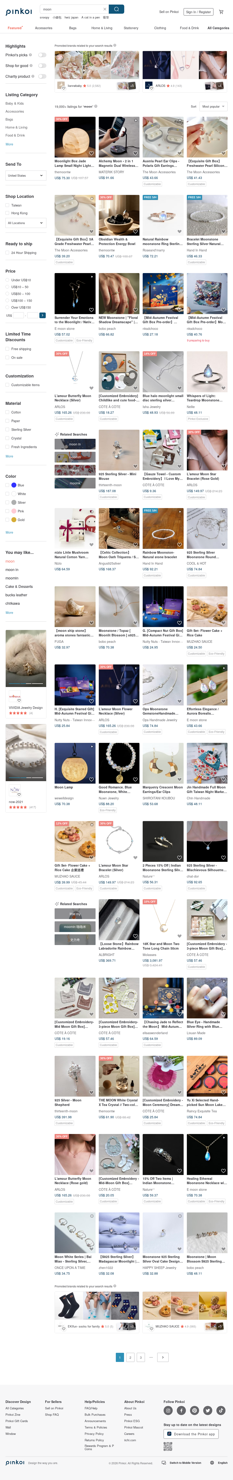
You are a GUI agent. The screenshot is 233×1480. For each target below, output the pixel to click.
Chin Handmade (198, 798)
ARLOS (60, 406)
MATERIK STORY (111, 172)
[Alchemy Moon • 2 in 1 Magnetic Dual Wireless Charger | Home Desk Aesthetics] (119, 137)
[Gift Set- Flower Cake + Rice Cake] (207, 606)
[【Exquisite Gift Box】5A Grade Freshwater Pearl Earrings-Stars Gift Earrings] (75, 215)
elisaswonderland (155, 1033)
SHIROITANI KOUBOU (159, 798)
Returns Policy (94, 1440)
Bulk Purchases (95, 1414)
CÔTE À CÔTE (109, 406)
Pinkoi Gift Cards (16, 1421)
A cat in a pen (90, 17)
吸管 (106, 17)
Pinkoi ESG (132, 1421)
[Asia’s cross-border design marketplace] (18, 12)
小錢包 (57, 17)
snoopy (44, 17)
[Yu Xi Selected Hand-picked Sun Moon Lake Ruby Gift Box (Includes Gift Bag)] (207, 1076)
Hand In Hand (197, 250)
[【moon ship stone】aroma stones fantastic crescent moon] (75, 606)
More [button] (9, 144)
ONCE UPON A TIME (70, 1267)
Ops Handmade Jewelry (160, 719)
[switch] (25, 54)
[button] (42, 315)
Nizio (58, 563)
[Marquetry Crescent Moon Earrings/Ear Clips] (163, 763)
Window (10, 1433)
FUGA (59, 641)
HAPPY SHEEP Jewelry (159, 1267)
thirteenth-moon (110, 485)
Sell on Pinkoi (169, 11)
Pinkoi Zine (12, 1414)
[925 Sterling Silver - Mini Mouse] (119, 450)
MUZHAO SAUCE (199, 641)
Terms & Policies (96, 1427)
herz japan (71, 17)
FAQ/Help (91, 1408)
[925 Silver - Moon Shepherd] (75, 1076)
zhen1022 (106, 1267)
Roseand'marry (154, 250)
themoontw (63, 172)
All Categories (14, 1408)
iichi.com (130, 1440)
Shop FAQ (52, 1414)
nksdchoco (150, 328)
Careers (129, 1433)
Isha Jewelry (152, 406)
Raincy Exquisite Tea (202, 1111)
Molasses (149, 954)
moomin (11, 578)
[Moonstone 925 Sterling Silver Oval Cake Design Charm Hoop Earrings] (163, 1232)
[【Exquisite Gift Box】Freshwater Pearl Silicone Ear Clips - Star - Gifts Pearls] (207, 137)
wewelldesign (64, 798)
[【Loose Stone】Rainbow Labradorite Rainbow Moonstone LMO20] (119, 919)
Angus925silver (110, 563)
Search (116, 9)
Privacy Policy (94, 1433)
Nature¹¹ (149, 876)
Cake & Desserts (19, 586)
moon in (11, 569)
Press (128, 1414)
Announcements (95, 1421)
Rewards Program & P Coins (99, 1447)
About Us (130, 1408)
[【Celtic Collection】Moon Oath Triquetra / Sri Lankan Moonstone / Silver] (119, 528)
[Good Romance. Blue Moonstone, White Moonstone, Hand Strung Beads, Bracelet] (119, 763)
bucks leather (16, 594)
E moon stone (65, 328)
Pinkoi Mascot (133, 1427)
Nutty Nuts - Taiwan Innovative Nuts (168, 641)
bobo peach (107, 328)
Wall (8, 1427)
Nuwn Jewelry (109, 798)
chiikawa (12, 603)
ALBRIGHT (107, 954)
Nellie (191, 406)
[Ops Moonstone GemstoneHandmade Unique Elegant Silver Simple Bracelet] (163, 684)
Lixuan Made (196, 1033)
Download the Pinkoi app (194, 1434)
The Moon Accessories (159, 172)
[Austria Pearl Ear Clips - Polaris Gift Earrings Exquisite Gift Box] (163, 137)
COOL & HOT (196, 563)
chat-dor (193, 876)
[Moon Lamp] (75, 763)
